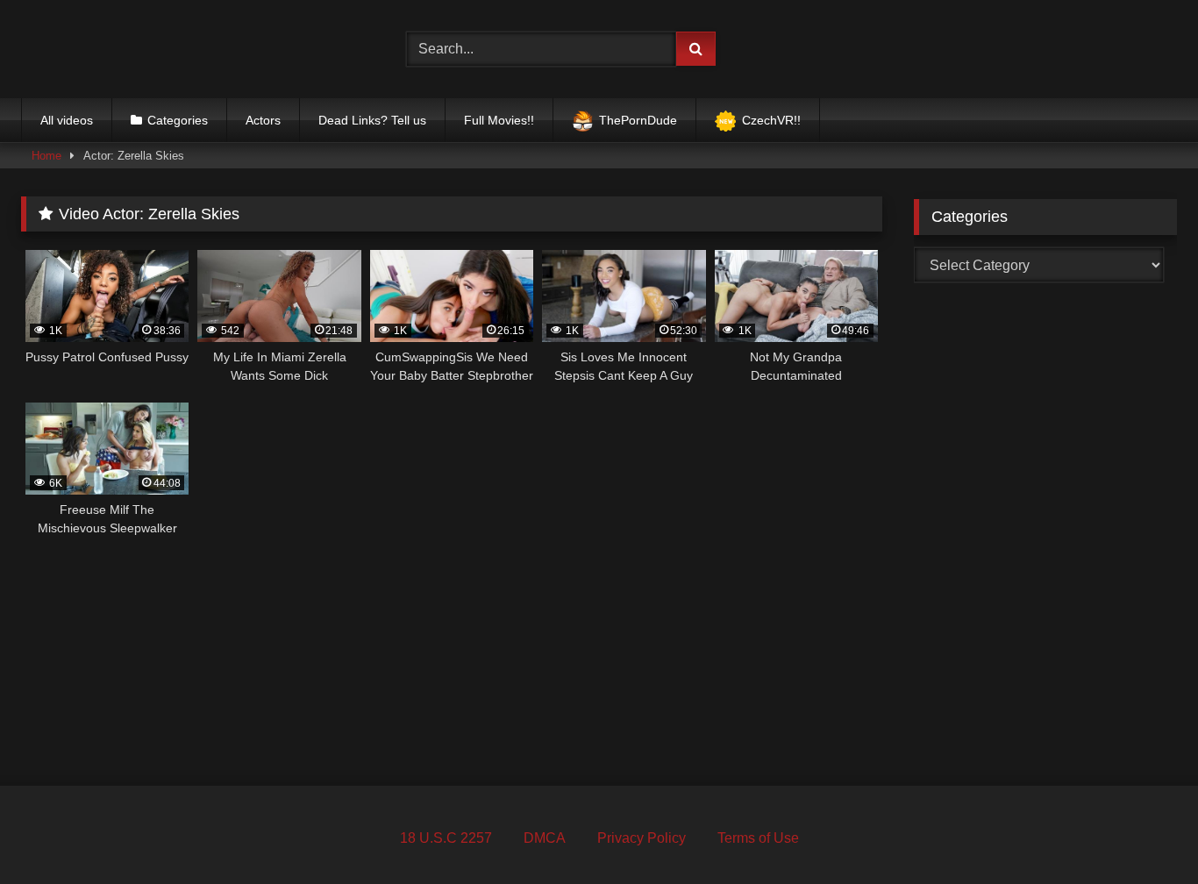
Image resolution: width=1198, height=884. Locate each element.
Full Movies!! (499, 120)
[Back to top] (1143, 832)
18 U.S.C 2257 (446, 838)
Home (46, 155)
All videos (66, 120)
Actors (263, 120)
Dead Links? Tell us (372, 120)
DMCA (545, 838)
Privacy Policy (641, 838)
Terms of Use (758, 838)
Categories (177, 120)
